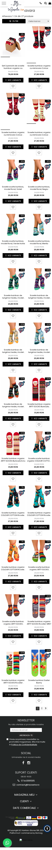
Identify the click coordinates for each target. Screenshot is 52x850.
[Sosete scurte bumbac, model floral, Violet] (13, 172)
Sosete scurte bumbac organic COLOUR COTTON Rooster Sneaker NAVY (39, 459)
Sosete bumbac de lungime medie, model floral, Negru (13, 405)
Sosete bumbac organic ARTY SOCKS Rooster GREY (39, 622)
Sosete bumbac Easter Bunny (39, 681)
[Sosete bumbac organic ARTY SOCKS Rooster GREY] (39, 606)
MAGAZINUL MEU (24, 795)
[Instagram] (28, 762)
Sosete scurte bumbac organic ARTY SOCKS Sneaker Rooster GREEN (39, 568)
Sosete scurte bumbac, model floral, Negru (39, 188)
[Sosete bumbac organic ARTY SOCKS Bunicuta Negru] (39, 389)
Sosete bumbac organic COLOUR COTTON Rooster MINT (39, 514)
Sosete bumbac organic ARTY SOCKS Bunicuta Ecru (13, 459)
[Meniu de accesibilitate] (47, 828)
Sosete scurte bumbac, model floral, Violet (13, 188)
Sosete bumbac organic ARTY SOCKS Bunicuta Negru (39, 405)
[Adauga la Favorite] (13, 86)
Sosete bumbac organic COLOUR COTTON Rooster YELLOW (13, 568)
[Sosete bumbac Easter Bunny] (39, 663)
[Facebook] (23, 762)
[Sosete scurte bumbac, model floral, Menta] (39, 226)
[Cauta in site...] (45, 3)
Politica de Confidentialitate (24, 744)
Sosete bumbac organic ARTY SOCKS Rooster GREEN (13, 681)
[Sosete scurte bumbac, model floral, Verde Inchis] (13, 226)
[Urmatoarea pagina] (46, 708)
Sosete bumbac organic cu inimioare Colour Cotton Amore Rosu (13, 133)
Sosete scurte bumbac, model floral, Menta (39, 242)
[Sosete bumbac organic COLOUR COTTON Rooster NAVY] (13, 498)
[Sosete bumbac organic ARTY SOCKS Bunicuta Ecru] (13, 443)
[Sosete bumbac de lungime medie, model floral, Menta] (39, 335)
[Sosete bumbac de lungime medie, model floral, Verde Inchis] (13, 280)
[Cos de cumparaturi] (50, 3)
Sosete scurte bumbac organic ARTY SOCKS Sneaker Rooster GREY (13, 622)
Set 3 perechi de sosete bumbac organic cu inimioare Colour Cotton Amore (13, 67)
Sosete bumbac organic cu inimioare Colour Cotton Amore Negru (39, 67)
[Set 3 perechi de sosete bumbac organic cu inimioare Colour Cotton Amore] (13, 44)
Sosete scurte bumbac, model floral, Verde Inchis (13, 242)
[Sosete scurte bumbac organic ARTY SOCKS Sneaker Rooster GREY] (13, 606)
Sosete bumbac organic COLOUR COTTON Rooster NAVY (13, 514)
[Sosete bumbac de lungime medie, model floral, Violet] (39, 280)
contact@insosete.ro (27, 784)
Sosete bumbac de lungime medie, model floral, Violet (39, 296)
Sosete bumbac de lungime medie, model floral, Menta (39, 351)
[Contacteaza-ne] (41, 3)
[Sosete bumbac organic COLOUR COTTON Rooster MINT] (39, 498)
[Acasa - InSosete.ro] (17, 3)
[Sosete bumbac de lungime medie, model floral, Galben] (13, 335)
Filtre (14, 21)
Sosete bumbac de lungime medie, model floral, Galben (13, 351)
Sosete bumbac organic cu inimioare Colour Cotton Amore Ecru (39, 133)
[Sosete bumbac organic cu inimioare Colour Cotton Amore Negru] (39, 44)
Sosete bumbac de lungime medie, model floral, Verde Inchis (13, 296)
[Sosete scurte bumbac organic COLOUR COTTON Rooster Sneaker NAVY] (39, 443)
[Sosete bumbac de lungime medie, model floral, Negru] (13, 389)
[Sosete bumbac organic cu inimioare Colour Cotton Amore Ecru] (39, 111)
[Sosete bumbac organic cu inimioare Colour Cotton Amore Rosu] (13, 111)
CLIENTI (24, 801)
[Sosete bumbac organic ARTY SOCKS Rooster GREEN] (13, 663)
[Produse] (4, 3)
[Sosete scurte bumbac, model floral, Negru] (39, 172)
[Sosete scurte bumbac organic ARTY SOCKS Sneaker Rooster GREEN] (39, 552)
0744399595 (28, 780)
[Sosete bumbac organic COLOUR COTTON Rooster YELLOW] (13, 552)
